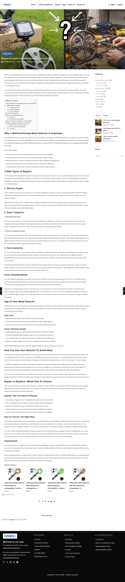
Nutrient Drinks (100, 83)
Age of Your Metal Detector (15, 115)
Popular (105, 115)
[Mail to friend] (48, 501)
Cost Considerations (13, 113)
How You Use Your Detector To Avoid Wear (19, 121)
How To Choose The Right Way (17, 126)
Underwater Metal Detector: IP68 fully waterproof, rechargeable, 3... (79, 485)
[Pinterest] (45, 501)
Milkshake (98, 104)
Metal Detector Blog (101, 88)
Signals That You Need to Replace (18, 125)
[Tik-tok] (14, 562)
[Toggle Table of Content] (34, 101)
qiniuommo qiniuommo (30, 62)
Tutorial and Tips (100, 85)
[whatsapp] (54, 501)
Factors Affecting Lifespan (16, 119)
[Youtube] (17, 562)
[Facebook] (42, 501)
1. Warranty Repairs (14, 107)
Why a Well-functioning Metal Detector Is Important (21, 103)
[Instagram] (10, 562)
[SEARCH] (122, 156)
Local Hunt (99, 94)
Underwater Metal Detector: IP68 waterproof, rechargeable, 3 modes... (14, 485)
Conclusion (12, 128)
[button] (112, 4)
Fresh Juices (99, 101)
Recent (98, 115)
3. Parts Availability (14, 111)
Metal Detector (9, 494)
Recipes (97, 99)
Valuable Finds (100, 96)
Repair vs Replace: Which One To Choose (18, 123)
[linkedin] (51, 501)
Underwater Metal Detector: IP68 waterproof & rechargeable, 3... (36, 485)
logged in (12, 519)
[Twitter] (40, 501)
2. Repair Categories (14, 109)
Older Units (12, 117)
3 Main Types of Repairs (13, 105)
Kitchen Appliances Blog (102, 80)
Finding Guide (7, 53)
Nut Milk (98, 106)
